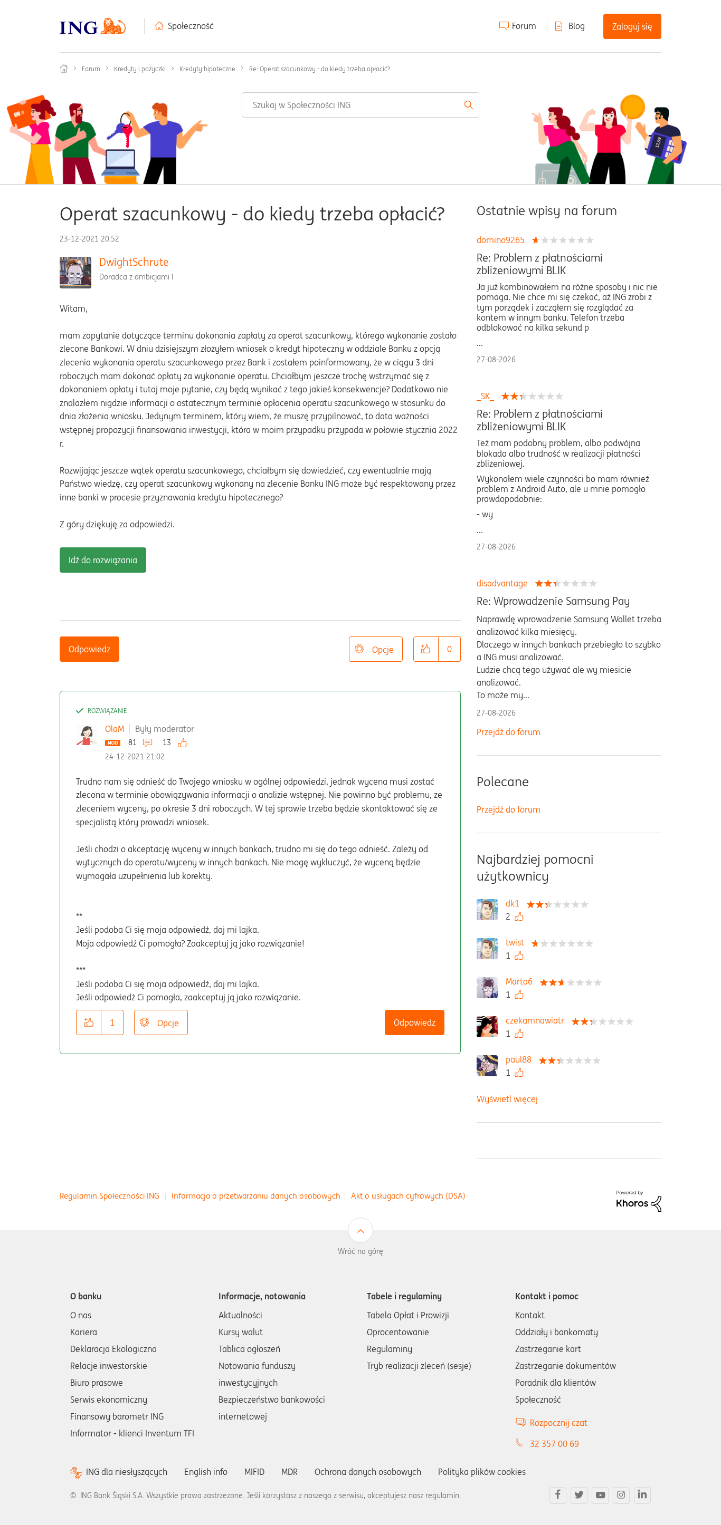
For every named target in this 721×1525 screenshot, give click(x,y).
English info (205, 1471)
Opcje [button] (383, 649)
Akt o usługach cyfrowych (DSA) (408, 1196)
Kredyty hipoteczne (207, 69)
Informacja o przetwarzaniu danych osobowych (256, 1196)
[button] (426, 649)
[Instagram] (621, 1495)
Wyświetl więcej (507, 1099)
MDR (289, 1471)
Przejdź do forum (508, 732)
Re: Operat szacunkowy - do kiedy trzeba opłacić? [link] (319, 69)
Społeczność (191, 26)
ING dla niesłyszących (126, 1472)
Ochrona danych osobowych (368, 1471)
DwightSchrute (134, 261)
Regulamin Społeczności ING (109, 1196)
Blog (576, 26)
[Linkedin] (642, 1495)
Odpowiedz (89, 649)
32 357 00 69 (554, 1444)
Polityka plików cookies (482, 1471)
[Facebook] (557, 1495)
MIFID (254, 1471)
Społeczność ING (64, 68)
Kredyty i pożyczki (140, 69)
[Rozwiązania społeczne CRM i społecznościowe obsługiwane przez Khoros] (638, 1200)
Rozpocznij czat (558, 1422)
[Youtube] (600, 1495)
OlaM (114, 728)
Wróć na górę (360, 1251)
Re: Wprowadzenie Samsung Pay (553, 601)
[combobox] (361, 105)
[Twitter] (579, 1495)
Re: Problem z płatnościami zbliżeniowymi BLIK (540, 264)
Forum (524, 26)
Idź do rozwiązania (103, 560)
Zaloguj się (632, 26)
